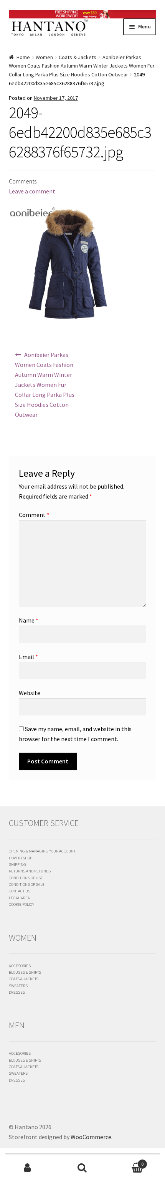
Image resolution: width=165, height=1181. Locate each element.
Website (29, 693)
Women (44, 57)
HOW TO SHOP (20, 858)
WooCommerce (91, 1137)
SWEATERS (18, 985)
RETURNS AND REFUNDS (30, 871)
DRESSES (17, 992)
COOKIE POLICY (21, 904)
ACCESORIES (20, 965)
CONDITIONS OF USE (26, 877)
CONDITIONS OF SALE (27, 884)
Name (28, 620)
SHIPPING (17, 864)
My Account (27, 1168)
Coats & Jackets (77, 57)
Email (28, 657)
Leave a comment (32, 191)
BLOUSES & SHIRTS (25, 972)
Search (82, 1168)
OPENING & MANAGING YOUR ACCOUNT (42, 851)
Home (23, 57)
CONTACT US (19, 891)
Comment (34, 515)
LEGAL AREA (19, 897)
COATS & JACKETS (23, 978)
